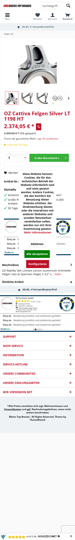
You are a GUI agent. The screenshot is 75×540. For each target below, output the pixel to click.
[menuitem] (67, 16)
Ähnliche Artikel (12, 282)
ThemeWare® (37, 419)
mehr (57, 274)
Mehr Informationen (37, 232)
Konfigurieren (37, 264)
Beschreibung (11, 265)
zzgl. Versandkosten (47, 138)
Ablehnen (37, 244)
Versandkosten (12, 409)
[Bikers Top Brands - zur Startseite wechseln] (19, 6)
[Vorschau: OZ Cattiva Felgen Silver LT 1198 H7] (11, 98)
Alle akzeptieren (37, 254)
